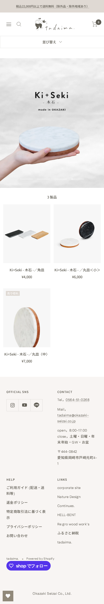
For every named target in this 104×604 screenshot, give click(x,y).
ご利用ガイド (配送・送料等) (25, 490)
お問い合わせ (17, 536)
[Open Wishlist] (8, 596)
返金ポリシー (17, 502)
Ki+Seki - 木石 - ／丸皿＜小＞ (77, 269)
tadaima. (64, 542)
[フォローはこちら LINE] (36, 405)
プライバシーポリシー (24, 527)
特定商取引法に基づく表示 (26, 514)
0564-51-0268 (77, 400)
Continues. (66, 506)
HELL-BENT (66, 515)
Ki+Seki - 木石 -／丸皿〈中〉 (26, 354)
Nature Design (69, 497)
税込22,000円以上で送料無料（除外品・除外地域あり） (52, 6)
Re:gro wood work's (73, 524)
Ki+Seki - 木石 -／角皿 (27, 269)
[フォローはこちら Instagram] (12, 405)
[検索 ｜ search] (19, 24)
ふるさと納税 (68, 533)
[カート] (95, 24)
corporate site (69, 487)
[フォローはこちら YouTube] (24, 405)
